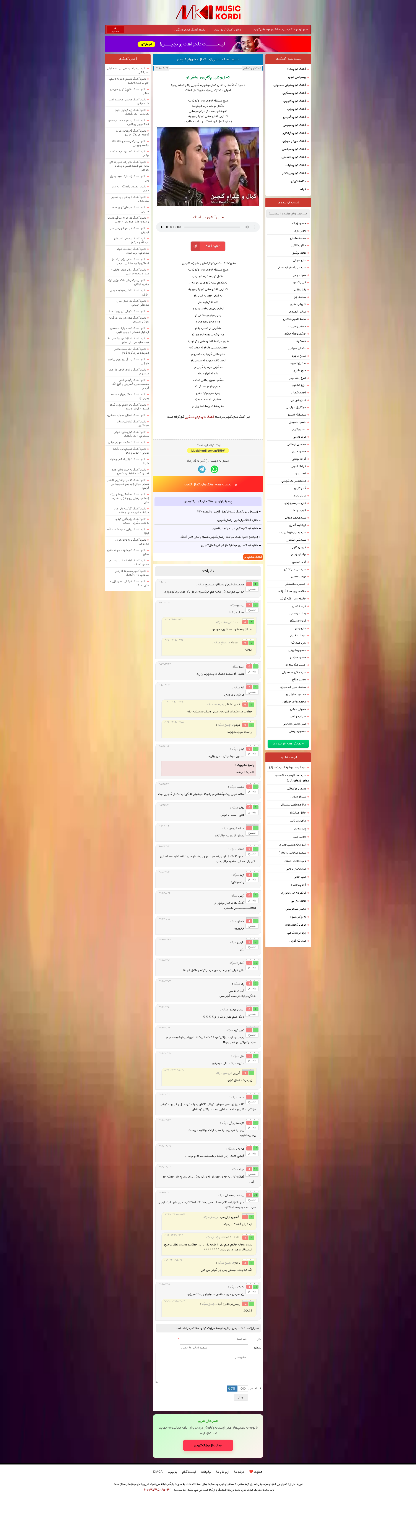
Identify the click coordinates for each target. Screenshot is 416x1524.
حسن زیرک (299, 223)
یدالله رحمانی (297, 613)
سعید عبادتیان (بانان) (292, 852)
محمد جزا (300, 297)
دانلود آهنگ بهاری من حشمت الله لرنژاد (128, 531)
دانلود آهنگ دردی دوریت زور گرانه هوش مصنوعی (129, 319)
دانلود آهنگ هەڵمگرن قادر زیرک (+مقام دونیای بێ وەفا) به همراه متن (129, 498)
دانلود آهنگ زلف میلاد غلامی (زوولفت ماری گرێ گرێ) (131, 350)
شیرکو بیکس (298, 796)
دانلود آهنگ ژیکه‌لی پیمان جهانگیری (133, 423)
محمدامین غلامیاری (293, 687)
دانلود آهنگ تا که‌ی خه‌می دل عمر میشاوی (129, 371)
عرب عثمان (299, 606)
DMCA (157, 1472)
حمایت (256, 1472)
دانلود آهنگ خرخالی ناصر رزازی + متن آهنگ (129, 583)
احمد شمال (298, 392)
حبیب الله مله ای (295, 664)
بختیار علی (299, 836)
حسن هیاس (298, 657)
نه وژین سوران (297, 916)
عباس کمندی (297, 311)
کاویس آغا (299, 510)
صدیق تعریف (298, 363)
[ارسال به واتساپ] (214, 469)
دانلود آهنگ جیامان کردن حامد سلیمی (130, 209)
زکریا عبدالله (298, 642)
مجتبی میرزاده (297, 326)
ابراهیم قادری (297, 525)
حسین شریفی (297, 650)
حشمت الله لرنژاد (295, 333)
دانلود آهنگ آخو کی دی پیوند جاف (127, 311)
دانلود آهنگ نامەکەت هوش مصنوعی (132, 541)
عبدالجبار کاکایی (296, 868)
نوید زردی (300, 473)
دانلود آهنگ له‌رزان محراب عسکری (126, 415)
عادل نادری (299, 495)
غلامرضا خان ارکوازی (293, 892)
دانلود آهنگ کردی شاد (227, 29)
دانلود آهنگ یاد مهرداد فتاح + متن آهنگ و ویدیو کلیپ (128, 122)
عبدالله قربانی (297, 635)
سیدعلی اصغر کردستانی (291, 267)
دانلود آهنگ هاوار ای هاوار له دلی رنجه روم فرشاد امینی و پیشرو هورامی (129, 165)
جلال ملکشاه (298, 812)
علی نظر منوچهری (295, 503)
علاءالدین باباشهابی (293, 480)
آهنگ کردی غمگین (252, 68)
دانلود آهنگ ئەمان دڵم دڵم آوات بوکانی (129, 153)
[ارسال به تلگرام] (202, 469)
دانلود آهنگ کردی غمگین (190, 29)
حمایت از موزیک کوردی (208, 1445)
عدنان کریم (299, 429)
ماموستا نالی (298, 820)
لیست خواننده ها (288, 202)
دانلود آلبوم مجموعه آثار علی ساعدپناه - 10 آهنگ (132, 573)
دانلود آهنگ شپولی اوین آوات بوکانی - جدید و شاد (131, 450)
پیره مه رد (300, 828)
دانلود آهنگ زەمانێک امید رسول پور (129, 178)
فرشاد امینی (298, 466)
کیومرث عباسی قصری (292, 844)
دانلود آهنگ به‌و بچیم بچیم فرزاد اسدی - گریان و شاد (129, 406)
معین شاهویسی (296, 908)
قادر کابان (300, 488)
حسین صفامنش (295, 583)
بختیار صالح (299, 679)
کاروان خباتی (298, 709)
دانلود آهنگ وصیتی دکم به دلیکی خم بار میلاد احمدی (129, 80)
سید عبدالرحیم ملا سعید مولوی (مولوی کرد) (291, 778)
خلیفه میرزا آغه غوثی (293, 598)
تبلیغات (206, 1472)
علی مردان (299, 260)
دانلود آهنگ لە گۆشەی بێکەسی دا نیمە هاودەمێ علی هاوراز (128, 340)
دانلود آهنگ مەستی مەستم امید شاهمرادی (129, 101)
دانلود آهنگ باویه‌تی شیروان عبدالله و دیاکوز (131, 240)
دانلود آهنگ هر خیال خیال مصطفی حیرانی (133, 302)
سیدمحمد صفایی (295, 517)
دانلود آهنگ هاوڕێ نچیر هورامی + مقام (128, 91)
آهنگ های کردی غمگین (199, 417)
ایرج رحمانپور (298, 377)
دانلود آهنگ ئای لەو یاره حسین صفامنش (130, 199)
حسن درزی (299, 451)
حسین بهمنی (297, 731)
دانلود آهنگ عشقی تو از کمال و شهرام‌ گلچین (208, 59)
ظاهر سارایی (298, 900)
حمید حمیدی (297, 422)
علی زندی (300, 628)
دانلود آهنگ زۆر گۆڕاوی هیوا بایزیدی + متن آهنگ (132, 112)
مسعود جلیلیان (296, 694)
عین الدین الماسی (294, 723)
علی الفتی (300, 876)
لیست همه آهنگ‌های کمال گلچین (207, 484)
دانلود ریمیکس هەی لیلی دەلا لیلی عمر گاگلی (128, 70)
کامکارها (301, 341)
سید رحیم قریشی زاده (292, 532)
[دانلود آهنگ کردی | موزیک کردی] (208, 12)
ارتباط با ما (222, 1472)
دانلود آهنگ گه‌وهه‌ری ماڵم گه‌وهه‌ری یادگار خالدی (132, 132)
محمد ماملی (298, 238)
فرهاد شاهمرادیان (295, 924)
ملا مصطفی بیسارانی (293, 804)
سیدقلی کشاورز (296, 539)
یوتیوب (172, 1472)
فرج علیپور (299, 370)
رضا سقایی (299, 289)
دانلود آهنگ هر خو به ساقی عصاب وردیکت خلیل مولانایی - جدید (128, 219)
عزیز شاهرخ (299, 385)
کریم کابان (299, 282)
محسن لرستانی (296, 444)
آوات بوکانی (299, 458)
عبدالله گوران (297, 940)
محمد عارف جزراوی (294, 701)
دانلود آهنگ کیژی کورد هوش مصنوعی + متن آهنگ (131, 434)
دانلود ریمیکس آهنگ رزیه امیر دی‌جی (130, 188)
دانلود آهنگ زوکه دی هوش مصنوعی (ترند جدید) (132, 250)
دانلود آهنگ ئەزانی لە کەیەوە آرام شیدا (129, 461)
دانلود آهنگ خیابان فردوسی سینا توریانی (129, 230)
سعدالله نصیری (296, 414)
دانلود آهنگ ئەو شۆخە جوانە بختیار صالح (128, 552)
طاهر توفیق (299, 252)
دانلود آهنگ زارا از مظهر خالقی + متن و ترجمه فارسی (130, 271)
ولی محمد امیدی (295, 860)
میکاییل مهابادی (296, 407)
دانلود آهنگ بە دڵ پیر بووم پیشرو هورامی (128, 361)
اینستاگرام (189, 1472)
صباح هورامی (298, 716)
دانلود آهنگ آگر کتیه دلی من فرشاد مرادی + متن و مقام (131, 510)
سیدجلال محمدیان (294, 672)
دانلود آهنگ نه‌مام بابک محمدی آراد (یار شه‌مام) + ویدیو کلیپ (129, 330)
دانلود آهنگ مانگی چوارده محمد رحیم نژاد (129, 396)
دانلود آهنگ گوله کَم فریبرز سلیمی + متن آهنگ (128, 562)
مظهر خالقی (298, 245)
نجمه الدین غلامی (294, 319)
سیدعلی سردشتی (295, 569)
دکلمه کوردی (298, 181)
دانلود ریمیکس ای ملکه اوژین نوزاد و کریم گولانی (128, 282)
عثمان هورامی (297, 348)
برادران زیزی (298, 554)
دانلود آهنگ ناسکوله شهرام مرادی (127, 442)
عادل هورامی (298, 400)
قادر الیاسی (299, 561)
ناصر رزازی (300, 230)
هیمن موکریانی (296, 788)
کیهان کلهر (299, 547)
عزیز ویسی (299, 436)
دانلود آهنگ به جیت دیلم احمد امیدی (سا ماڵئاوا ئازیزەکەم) (130, 471)
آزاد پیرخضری (298, 884)
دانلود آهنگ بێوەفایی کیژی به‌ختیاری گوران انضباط (132, 521)
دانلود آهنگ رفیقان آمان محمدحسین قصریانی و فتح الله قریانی (130, 384)
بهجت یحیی (298, 576)
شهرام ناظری (298, 304)
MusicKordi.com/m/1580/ (208, 450)
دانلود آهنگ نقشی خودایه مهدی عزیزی (129, 292)
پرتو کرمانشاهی (296, 932)
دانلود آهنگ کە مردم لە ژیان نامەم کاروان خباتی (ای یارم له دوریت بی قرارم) (128, 484)
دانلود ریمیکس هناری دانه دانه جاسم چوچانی (130, 143)
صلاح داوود (299, 355)
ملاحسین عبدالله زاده (292, 591)
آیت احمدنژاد (298, 620)
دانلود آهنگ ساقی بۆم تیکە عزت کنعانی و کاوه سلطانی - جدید (129, 261)
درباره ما (239, 1472)
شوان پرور (300, 274)
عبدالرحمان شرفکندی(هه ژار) (287, 767)
